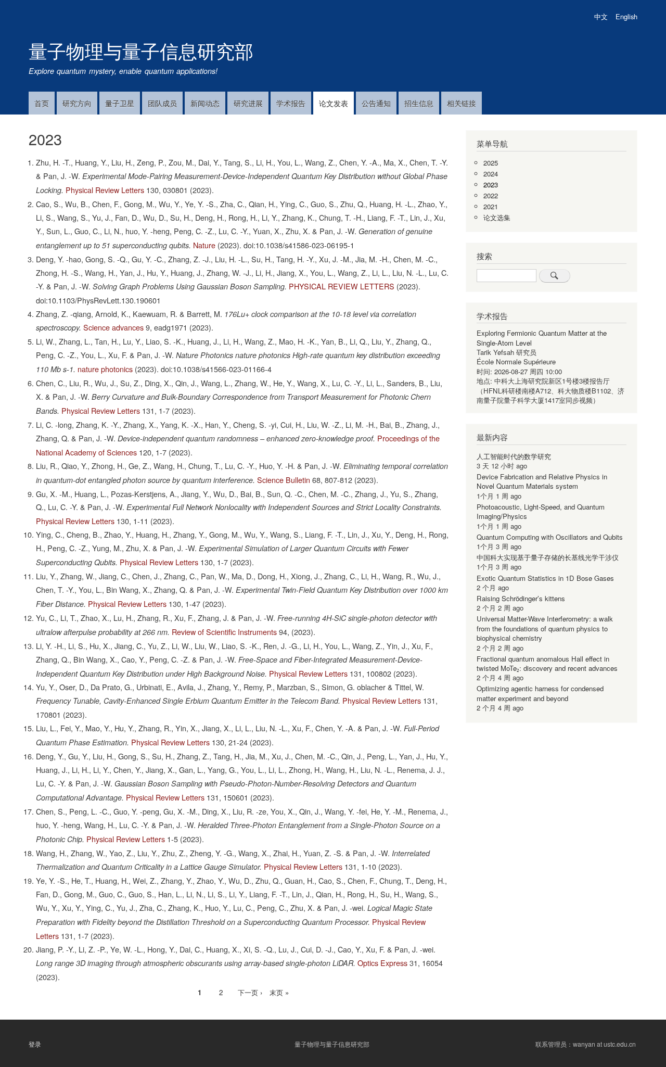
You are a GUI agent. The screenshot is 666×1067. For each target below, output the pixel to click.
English (626, 16)
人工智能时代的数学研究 (514, 456)
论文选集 (496, 217)
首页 (41, 103)
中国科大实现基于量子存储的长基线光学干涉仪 (548, 557)
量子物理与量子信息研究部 (141, 50)
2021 (490, 206)
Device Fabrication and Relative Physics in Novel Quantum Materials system (542, 481)
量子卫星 (119, 103)
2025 (490, 163)
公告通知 (376, 103)
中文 (601, 16)
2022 (490, 195)
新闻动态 (205, 103)
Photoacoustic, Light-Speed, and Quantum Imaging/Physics (541, 511)
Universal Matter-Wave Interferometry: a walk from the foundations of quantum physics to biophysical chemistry (545, 628)
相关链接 (461, 103)
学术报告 (290, 103)
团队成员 (162, 103)
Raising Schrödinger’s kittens (521, 598)
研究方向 (77, 103)
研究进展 (248, 103)
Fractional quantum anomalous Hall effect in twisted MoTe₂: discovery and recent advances (547, 663)
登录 (35, 1043)
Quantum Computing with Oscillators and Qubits (550, 537)
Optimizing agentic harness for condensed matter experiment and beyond (540, 693)
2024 (490, 174)
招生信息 (418, 103)
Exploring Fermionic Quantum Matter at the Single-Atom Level (542, 337)
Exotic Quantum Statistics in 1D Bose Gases (545, 578)
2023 (490, 184)
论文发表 (333, 103)
